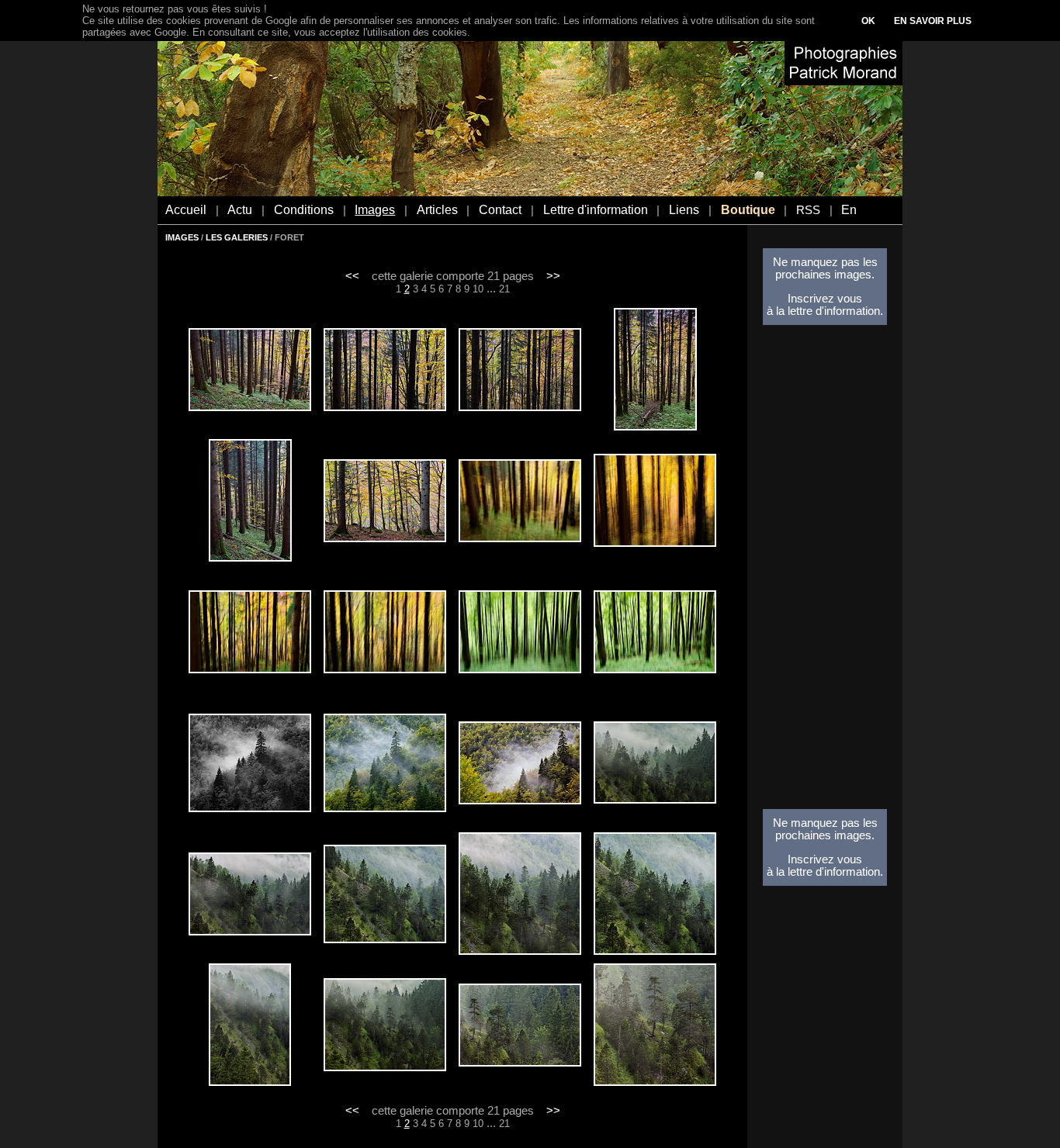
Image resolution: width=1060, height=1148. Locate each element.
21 (504, 289)
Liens (684, 209)
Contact (500, 209)
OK (868, 21)
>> (553, 276)
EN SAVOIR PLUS (933, 21)
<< (352, 276)
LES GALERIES (237, 237)
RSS (808, 210)
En (849, 209)
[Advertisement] (825, 571)
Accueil (185, 209)
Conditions (304, 209)
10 (478, 289)
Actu (239, 209)
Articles (437, 209)
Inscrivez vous (825, 298)
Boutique (748, 209)
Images (375, 209)
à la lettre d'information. (825, 311)
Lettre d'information (595, 209)
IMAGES (182, 237)
